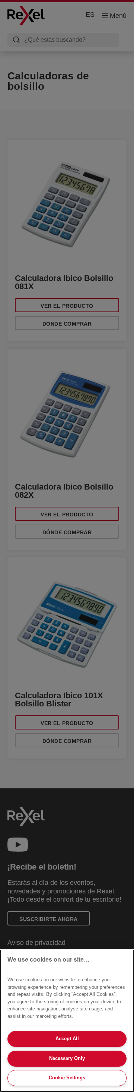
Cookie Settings (67, 1077)
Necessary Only (67, 1058)
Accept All (67, 1038)
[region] (67, 1020)
